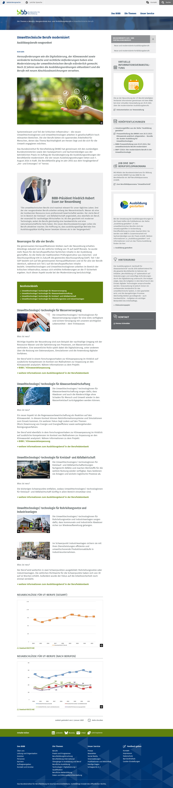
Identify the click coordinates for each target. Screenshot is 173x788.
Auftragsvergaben (24, 764)
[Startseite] (32, 12)
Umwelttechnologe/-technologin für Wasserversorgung (44, 291)
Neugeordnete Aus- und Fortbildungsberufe (53, 21)
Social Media (93, 756)
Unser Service (147, 13)
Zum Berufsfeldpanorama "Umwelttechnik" (134, 184)
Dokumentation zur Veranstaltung (130, 110)
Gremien (20, 756)
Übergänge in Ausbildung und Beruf (66, 762)
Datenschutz (128, 756)
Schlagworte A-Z (94, 767)
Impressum (127, 753)
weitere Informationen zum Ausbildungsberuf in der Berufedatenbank (54, 373)
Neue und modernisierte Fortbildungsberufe (131, 51)
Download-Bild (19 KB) (26, 648)
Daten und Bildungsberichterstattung (67, 775)
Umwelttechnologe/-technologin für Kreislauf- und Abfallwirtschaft (49, 296)
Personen (21, 759)
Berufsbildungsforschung (62, 756)
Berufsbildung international (63, 759)
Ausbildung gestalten (123, 248)
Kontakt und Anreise (25, 767)
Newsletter (92, 753)
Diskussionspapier (122, 305)
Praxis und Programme (61, 753)
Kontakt (126, 751)
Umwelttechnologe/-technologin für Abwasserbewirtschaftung (47, 293)
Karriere (20, 762)
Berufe (31, 21)
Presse (90, 751)
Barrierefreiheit (129, 759)
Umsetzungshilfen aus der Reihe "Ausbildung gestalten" (133, 129)
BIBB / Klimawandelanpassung (34, 367)
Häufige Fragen (93, 764)
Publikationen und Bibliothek (99, 762)
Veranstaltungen (94, 759)
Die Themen (130, 13)
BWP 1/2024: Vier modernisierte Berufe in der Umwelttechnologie (133, 151)
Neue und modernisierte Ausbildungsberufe (131, 46)
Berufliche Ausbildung (61, 764)
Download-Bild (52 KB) (26, 709)
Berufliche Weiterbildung (62, 772)
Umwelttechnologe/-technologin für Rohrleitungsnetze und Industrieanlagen (53, 299)
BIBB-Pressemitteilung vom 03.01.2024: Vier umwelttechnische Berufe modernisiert (133, 145)
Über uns (20, 751)
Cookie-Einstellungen (131, 761)
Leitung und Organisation (27, 753)
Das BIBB (116, 13)
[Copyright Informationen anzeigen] (101, 122)
